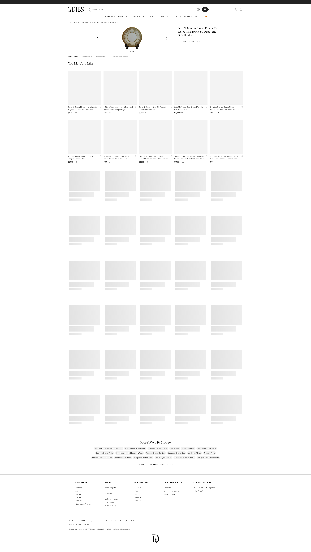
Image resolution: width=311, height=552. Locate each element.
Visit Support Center (171, 491)
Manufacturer (101, 56)
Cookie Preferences (75, 524)
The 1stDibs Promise (120, 56)
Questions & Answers (83, 504)
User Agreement (92, 521)
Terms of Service (120, 529)
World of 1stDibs (192, 16)
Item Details (87, 56)
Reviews (137, 501)
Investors (137, 497)
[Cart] (241, 9)
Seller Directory (110, 505)
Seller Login (109, 502)
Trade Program (110, 487)
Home (70, 22)
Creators (78, 501)
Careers (137, 494)
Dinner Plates (114, 22)
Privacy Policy (104, 521)
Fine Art (78, 494)
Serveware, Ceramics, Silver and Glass (94, 22)
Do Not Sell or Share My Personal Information (125, 521)
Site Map (87, 524)
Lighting (136, 16)
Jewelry (154, 16)
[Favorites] (236, 9)
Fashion (177, 16)
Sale (207, 16)
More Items (73, 56)
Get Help (167, 487)
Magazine (204, 487)
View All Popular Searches (156, 464)
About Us (137, 487)
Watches (165, 16)
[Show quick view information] (100, 107)
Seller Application (111, 499)
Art (145, 16)
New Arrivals (108, 16)
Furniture (123, 16)
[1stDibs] (76, 9)
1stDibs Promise (169, 494)
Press (136, 491)
